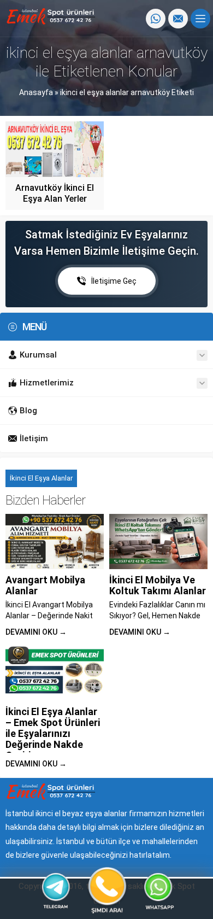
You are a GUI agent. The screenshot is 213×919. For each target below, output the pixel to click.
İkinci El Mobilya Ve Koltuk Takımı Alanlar (157, 585)
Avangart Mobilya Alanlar (45, 585)
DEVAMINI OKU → (36, 632)
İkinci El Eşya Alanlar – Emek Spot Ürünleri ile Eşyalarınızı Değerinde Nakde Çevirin (52, 733)
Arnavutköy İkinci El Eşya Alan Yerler (54, 193)
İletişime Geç (114, 281)
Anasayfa (36, 92)
